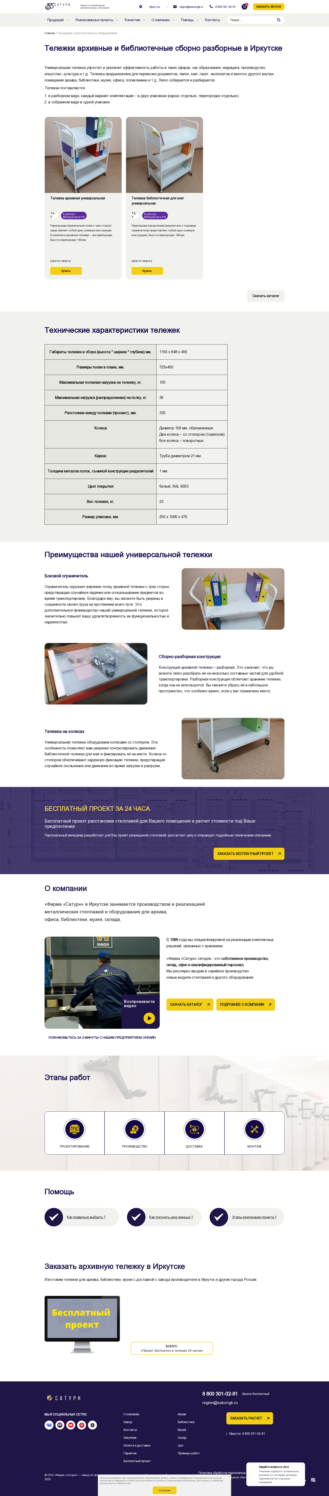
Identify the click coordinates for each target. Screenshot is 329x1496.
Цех (180, 1445)
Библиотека (186, 1422)
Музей (182, 1429)
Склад (182, 1437)
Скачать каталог (265, 296)
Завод (127, 1422)
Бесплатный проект (137, 1461)
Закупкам (129, 1437)
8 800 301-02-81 (220, 1394)
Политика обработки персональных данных (228, 1472)
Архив (182, 1414)
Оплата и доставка (136, 1445)
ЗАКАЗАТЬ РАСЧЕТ (246, 1418)
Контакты (130, 1429)
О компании (131, 1414)
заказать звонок (268, 6)
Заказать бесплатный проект (245, 854)
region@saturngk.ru (220, 1403)
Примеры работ (189, 1453)
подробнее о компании (242, 1004)
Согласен (164, 1490)
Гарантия (130, 1453)
